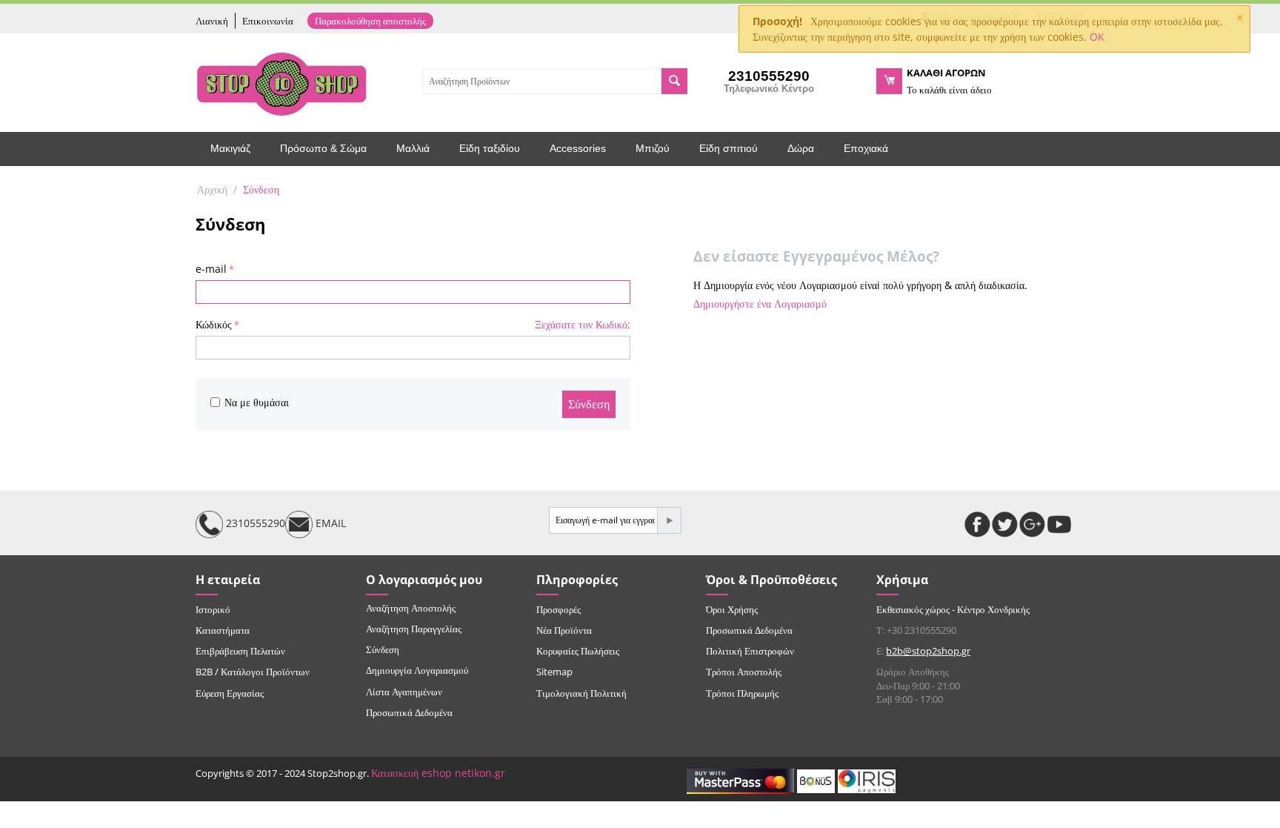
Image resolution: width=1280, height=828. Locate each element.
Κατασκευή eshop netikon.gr (438, 773)
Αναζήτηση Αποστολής (411, 608)
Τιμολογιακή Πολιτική (581, 693)
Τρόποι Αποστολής (743, 671)
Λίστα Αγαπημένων (404, 691)
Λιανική (212, 20)
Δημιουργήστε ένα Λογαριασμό (760, 304)
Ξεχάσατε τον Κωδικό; (582, 324)
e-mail (211, 269)
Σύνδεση (589, 404)
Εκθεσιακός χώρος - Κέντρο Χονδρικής (953, 609)
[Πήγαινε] (669, 520)
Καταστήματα (223, 630)
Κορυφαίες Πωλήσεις (577, 651)
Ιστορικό (213, 609)
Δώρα (800, 148)
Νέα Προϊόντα (564, 630)
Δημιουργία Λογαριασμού (417, 670)
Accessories (578, 148)
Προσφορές (558, 609)
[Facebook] (977, 524)
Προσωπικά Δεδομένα (409, 712)
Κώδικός (214, 324)
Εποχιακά (866, 148)
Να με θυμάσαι (256, 402)
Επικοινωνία (267, 20)
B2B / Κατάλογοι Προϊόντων (253, 671)
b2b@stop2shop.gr (928, 651)
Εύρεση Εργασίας (230, 693)
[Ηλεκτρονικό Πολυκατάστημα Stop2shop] (281, 82)
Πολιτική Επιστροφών (750, 651)
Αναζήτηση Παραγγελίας (413, 628)
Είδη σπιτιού (728, 148)
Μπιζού (653, 148)
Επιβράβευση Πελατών (240, 651)
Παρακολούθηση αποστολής (370, 20)
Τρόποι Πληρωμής (742, 693)
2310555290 (254, 523)
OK (1097, 37)
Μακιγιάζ (230, 148)
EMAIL (329, 523)
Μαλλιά (413, 148)
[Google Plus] (1032, 524)
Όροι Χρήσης (732, 609)
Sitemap (554, 671)
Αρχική (212, 189)
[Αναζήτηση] (674, 81)
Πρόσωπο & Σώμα (323, 148)
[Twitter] (1005, 524)
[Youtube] (1059, 524)
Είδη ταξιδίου (489, 148)
